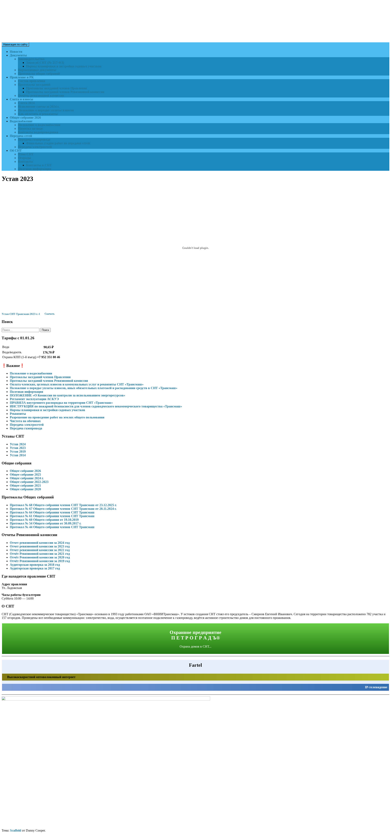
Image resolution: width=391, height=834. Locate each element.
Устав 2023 (18, 448)
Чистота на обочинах (25, 421)
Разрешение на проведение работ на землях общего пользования (57, 417)
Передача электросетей (35, 147)
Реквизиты (18, 413)
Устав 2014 (18, 455)
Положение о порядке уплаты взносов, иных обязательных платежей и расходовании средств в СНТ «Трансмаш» (93, 388)
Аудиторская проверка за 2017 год (35, 568)
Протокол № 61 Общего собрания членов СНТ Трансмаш (52, 516)
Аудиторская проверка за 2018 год (35, 564)
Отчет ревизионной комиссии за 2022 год (40, 550)
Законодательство (31, 59)
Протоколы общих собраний (39, 73)
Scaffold (15, 830)
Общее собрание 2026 (25, 117)
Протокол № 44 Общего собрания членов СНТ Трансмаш (52, 527)
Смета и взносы (21, 99)
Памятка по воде (30, 128)
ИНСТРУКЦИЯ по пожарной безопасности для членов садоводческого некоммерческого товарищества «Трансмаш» (96, 406)
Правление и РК (22, 77)
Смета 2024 (26, 103)
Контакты (25, 161)
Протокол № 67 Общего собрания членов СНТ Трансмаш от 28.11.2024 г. (63, 508)
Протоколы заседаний (34, 84)
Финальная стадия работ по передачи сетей (58, 143)
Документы (18, 55)
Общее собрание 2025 (25, 474)
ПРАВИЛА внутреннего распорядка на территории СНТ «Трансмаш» (61, 402)
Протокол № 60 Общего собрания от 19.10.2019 (44, 519)
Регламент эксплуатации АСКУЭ (34, 399)
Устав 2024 (18, 444)
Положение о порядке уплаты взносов (46, 110)
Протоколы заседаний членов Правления (56, 88)
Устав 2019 (18, 451)
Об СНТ (16, 150)
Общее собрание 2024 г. (27, 478)
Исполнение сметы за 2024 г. (38, 106)
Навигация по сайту (15, 44)
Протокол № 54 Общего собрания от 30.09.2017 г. (45, 523)
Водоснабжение (21, 121)
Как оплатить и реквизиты (38, 114)
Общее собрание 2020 (25, 489)
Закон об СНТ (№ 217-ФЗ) (45, 62)
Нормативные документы (37, 70)
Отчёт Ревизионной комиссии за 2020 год (40, 557)
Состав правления (31, 81)
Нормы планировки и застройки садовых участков (63, 66)
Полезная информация (34, 169)
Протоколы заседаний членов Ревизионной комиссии (65, 92)
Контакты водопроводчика (38, 132)
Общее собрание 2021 (25, 485)
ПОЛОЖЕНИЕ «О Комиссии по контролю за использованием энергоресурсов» (67, 395)
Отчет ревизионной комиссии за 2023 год (40, 546)
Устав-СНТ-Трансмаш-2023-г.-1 (21, 314)
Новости (16, 51)
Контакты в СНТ (39, 165)
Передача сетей (21, 136)
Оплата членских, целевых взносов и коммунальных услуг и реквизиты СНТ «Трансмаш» (77, 384)
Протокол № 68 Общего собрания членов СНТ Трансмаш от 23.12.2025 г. (63, 505)
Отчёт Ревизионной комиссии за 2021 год (40, 553)
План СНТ (26, 154)
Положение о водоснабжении (39, 125)
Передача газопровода (34, 139)
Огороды (24, 158)
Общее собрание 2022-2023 (29, 482)
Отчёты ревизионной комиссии (41, 95)
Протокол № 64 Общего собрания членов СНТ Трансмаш (52, 512)
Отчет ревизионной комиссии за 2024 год (40, 542)
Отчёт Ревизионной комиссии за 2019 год (40, 561)
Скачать (50, 314)
